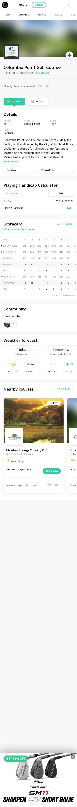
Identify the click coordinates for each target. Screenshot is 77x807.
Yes (40, 86)
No (48, 86)
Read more (11, 161)
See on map (42, 72)
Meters (69, 224)
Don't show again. (39, 804)
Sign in (23, 5)
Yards (60, 224)
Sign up (38, 5)
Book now (51, 471)
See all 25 (63, 389)
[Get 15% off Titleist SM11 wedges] (38, 780)
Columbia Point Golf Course (18, 229)
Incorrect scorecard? (63, 295)
